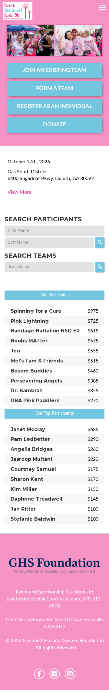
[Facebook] (39, 673)
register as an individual (54, 106)
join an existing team (54, 70)
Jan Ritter (23, 509)
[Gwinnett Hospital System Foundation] (17, 11)
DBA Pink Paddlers (35, 400)
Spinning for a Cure (36, 311)
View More (19, 192)
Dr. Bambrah (27, 390)
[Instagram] (70, 673)
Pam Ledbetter (30, 439)
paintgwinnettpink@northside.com (43, 599)
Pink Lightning (30, 321)
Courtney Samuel (33, 469)
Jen (15, 351)
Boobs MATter (29, 341)
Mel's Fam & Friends (37, 361)
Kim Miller (24, 489)
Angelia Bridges (32, 449)
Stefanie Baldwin (33, 519)
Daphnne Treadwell (36, 499)
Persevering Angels (36, 381)
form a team (54, 88)
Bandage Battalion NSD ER (45, 331)
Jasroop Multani (31, 459)
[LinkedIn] (54, 673)
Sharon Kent (27, 479)
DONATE (54, 124)
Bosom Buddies (31, 371)
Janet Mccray (28, 429)
